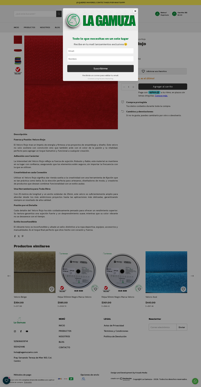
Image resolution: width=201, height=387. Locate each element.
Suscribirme (101, 68)
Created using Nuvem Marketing (100, 78)
